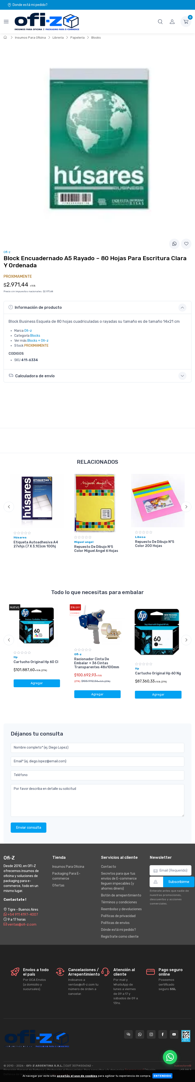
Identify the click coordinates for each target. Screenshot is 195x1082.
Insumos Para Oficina (30, 37)
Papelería (77, 37)
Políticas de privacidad (118, 916)
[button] (160, 21)
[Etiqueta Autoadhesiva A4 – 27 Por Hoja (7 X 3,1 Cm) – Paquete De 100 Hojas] (37, 501)
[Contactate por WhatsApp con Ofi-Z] (140, 1034)
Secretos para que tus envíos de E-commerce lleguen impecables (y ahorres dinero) (119, 881)
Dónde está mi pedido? (118, 930)
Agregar (37, 683)
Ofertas (58, 885)
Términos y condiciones (119, 902)
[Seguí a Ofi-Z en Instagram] (151, 1034)
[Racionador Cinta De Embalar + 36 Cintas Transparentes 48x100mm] (97, 624)
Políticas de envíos (115, 923)
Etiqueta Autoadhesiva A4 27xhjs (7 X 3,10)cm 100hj (36, 544)
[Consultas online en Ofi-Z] (128, 1034)
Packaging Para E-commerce (66, 876)
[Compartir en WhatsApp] (174, 244)
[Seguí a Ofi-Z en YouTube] (174, 1034)
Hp (16, 657)
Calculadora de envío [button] (35, 376)
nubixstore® (182, 1065)
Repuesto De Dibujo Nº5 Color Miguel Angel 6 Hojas (96, 549)
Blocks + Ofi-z (38, 341)
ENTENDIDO (162, 1075)
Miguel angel (83, 542)
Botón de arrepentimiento (121, 895)
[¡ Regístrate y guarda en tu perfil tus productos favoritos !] (186, 244)
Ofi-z (28, 331)
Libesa (140, 537)
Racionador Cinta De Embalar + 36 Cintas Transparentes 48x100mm (96, 663)
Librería (58, 37)
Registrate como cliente (120, 937)
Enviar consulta (28, 827)
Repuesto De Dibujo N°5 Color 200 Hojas (154, 544)
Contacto (108, 867)
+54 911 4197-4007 (22, 915)
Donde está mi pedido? (30, 5)
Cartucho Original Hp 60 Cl (36, 662)
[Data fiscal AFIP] (185, 1036)
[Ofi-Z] (47, 21)
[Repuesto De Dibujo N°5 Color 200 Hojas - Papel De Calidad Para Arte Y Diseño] (158, 500)
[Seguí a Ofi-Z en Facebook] (162, 1034)
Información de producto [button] (38, 307)
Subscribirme (178, 882)
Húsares (20, 537)
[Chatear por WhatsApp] (170, 1057)
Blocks (96, 37)
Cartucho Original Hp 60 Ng (158, 673)
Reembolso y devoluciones (121, 909)
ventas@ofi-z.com (21, 925)
